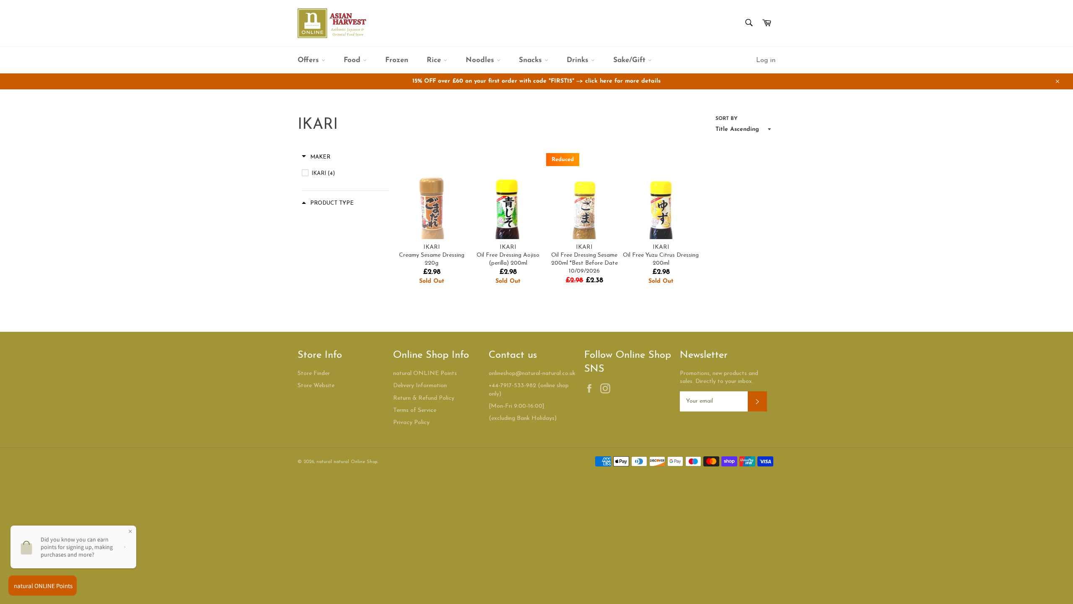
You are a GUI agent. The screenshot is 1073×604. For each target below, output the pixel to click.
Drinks (579, 60)
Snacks (531, 60)
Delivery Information (420, 386)
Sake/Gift (630, 60)
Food (353, 60)
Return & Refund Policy (423, 398)
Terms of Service (414, 410)
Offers (309, 60)
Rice (435, 60)
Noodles (481, 60)
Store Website (316, 386)
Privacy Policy (411, 422)
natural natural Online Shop (346, 462)
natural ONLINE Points (425, 373)
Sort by (726, 118)
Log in (765, 60)
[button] (316, 157)
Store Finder (314, 373)
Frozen (396, 60)
